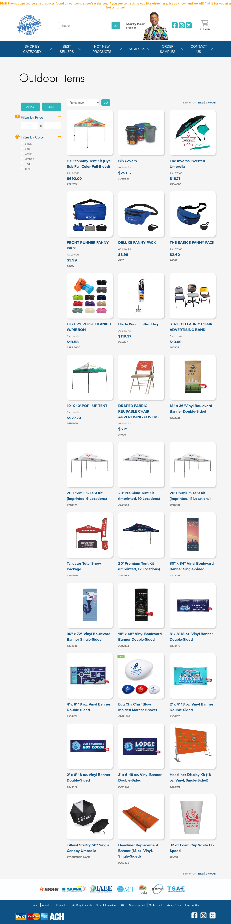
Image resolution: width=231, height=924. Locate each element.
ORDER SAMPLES (167, 49)
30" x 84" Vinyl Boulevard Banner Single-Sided (192, 566)
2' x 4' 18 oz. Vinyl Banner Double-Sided (191, 707)
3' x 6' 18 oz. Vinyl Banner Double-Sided (140, 777)
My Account (155, 905)
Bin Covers (127, 161)
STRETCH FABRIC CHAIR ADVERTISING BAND (191, 326)
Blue (27, 149)
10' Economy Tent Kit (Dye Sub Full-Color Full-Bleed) (89, 163)
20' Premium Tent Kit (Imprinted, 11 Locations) (190, 495)
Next (201, 102)
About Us (47, 905)
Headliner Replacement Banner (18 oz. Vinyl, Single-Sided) (138, 850)
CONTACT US (199, 49)
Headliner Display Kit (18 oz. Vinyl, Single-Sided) (190, 777)
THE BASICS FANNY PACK (192, 242)
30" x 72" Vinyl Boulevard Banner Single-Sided (88, 636)
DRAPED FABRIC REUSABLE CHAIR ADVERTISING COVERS (138, 411)
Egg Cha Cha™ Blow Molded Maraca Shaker (137, 707)
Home (35, 905)
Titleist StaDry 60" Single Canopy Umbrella (88, 847)
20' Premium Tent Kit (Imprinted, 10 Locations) (139, 495)
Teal (27, 169)
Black (28, 144)
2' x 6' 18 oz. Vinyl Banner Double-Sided (88, 777)
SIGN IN (205, 29)
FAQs (122, 905)
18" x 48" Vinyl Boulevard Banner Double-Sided (140, 636)
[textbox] (85, 25)
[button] (30, 107)
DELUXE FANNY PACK (137, 242)
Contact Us (62, 905)
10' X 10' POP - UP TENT (87, 405)
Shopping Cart (137, 905)
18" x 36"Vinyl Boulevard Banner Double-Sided (191, 408)
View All (211, 102)
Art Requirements (82, 905)
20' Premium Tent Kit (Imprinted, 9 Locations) (87, 495)
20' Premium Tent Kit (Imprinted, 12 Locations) (139, 566)
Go (106, 103)
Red (27, 164)
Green (28, 154)
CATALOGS (136, 49)
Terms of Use (192, 905)
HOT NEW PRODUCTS (102, 49)
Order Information (106, 905)
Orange (29, 159)
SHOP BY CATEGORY (32, 49)
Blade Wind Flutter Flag (138, 324)
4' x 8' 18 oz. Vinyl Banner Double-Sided (88, 707)
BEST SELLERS (67, 49)
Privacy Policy (173, 905)
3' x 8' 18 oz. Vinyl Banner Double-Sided (191, 636)
